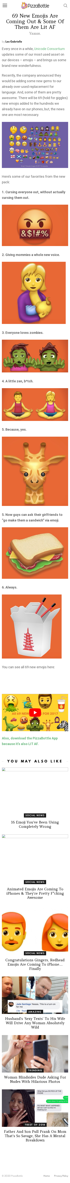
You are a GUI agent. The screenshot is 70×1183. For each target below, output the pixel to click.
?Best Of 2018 (35, 1124)
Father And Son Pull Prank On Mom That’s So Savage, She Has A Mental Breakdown (35, 1135)
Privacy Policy (61, 1176)
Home (46, 1176)
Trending (35, 1070)
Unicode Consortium (49, 49)
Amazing (34, 1011)
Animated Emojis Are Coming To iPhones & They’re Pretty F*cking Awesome (35, 893)
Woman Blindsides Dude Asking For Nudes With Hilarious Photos (35, 1079)
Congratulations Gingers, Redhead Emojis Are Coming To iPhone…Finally (35, 964)
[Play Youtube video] (35, 712)
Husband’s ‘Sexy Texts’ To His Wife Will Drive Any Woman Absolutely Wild (35, 1022)
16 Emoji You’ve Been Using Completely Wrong (35, 824)
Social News (35, 815)
